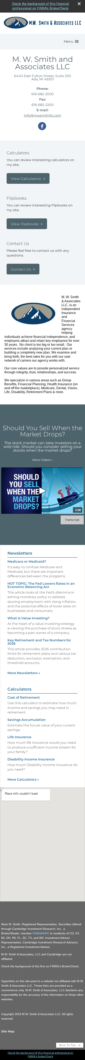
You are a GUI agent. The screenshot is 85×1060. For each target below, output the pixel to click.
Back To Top (68, 1045)
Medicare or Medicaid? (26, 561)
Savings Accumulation (26, 720)
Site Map (7, 1031)
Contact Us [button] (21, 269)
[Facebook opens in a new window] (42, 126)
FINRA (37, 933)
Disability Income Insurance (31, 759)
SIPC (45, 933)
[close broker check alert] (79, 3)
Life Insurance (19, 737)
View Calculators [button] (26, 179)
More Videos (42, 459)
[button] (71, 41)
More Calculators (23, 779)
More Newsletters (23, 673)
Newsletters (19, 553)
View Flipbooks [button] (25, 224)
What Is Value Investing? (28, 618)
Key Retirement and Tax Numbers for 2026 (39, 641)
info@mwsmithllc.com (42, 115)
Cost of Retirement (23, 697)
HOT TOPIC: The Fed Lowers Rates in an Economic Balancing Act (41, 585)
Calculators (19, 689)
